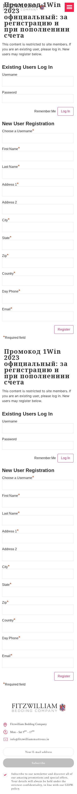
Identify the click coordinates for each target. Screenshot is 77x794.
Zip (5, 255)
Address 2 (9, 202)
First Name (11, 148)
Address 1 (10, 184)
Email (7, 309)
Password (9, 92)
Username (9, 74)
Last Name (11, 166)
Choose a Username (18, 131)
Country (8, 273)
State (6, 237)
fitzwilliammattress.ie (33, 739)
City (6, 220)
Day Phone (11, 291)
